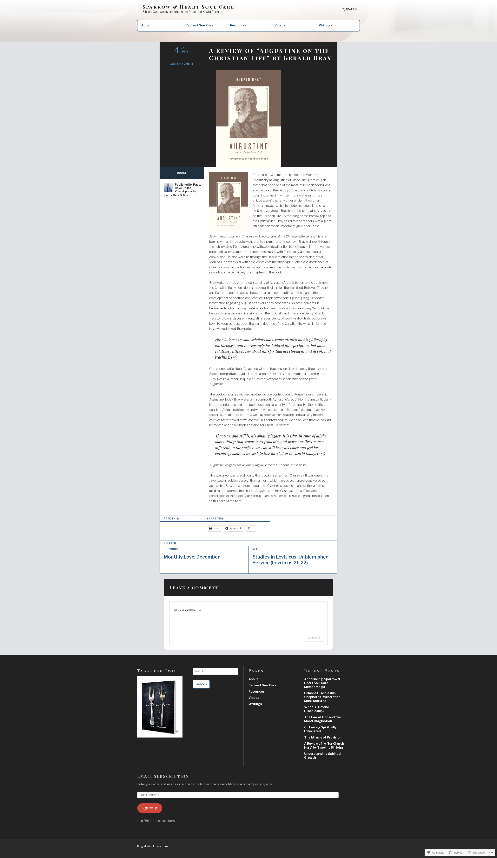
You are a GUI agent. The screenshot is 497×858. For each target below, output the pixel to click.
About (146, 25)
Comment (314, 637)
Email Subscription (163, 776)
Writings (325, 25)
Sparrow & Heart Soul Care (188, 6)
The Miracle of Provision (322, 737)
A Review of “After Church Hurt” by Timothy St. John (324, 745)
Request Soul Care (200, 25)
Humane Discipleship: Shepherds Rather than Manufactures (322, 697)
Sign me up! (150, 808)
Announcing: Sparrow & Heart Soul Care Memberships (322, 683)
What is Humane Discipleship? (316, 709)
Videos (280, 25)
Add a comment (182, 64)
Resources (238, 25)
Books (182, 172)
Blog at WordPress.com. (152, 846)
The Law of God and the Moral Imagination (322, 719)
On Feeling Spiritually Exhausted (320, 729)
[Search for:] (215, 672)
